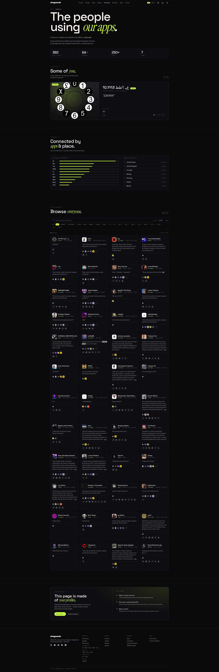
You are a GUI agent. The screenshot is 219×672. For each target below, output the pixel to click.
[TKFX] (118, 111)
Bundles (88, 2)
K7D (153, 224)
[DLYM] (88, 406)
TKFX (60, 227)
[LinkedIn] (65, 645)
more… (165, 350)
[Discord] (58, 645)
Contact (127, 2)
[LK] (115, 111)
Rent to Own (85, 643)
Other (104, 224)
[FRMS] (112, 111)
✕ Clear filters (163, 232)
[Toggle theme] (158, 3)
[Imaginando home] (55, 2)
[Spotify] (143, 306)
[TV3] (113, 255)
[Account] (167, 3)
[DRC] (110, 111)
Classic (98, 224)
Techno (79, 224)
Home (51, 9)
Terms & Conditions (154, 641)
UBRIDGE (84, 661)
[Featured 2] (155, 114)
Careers (107, 645)
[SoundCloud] (53, 253)
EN (148, 2)
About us (107, 638)
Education (114, 2)
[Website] (113, 259)
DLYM (159, 224)
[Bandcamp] (56, 306)
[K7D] (53, 303)
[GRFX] (123, 277)
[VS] (104, 111)
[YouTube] (104, 115)
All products (85, 638)
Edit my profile (60, 614)
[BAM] (107, 111)
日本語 (152, 2)
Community (107, 2)
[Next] (163, 114)
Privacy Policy (153, 638)
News (93, 2)
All (57, 224)
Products (81, 2)
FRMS (133, 224)
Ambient (63, 224)
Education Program (132, 643)
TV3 (140, 224)
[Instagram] (143, 259)
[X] (149, 306)
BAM (120, 224)
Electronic (71, 224)
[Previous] (159, 114)
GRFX (146, 224)
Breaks (91, 224)
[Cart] (162, 3)
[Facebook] (107, 115)
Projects (99, 2)
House (85, 224)
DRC (127, 224)
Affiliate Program (131, 645)
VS (114, 224)
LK (54, 227)
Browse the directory (73, 614)
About (121, 2)
